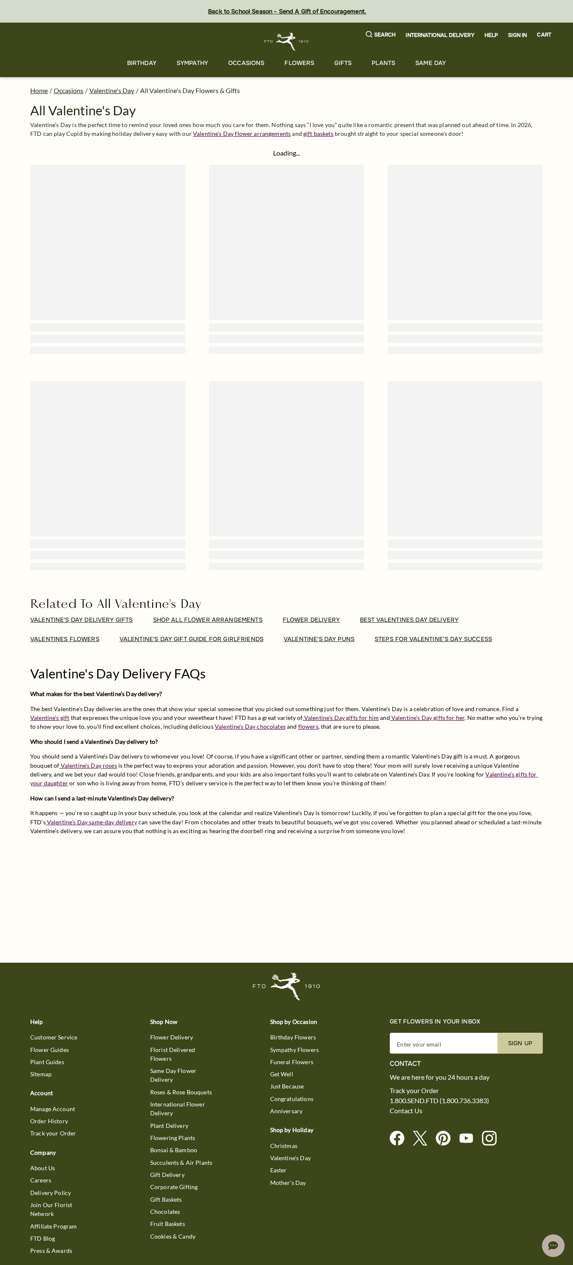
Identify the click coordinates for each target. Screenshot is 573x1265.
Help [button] (491, 35)
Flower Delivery (171, 1037)
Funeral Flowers (291, 1061)
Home (39, 90)
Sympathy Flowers (294, 1049)
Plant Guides (47, 1061)
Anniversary (286, 1110)
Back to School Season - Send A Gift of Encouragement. (287, 11)
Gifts (343, 63)
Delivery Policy (50, 1192)
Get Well (281, 1074)
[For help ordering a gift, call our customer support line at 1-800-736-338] (287, 42)
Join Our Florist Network (51, 1209)
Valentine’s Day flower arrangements (242, 133)
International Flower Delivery (177, 1109)
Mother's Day (288, 1182)
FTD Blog (42, 1238)
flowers (308, 726)
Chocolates (165, 1211)
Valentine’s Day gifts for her (427, 717)
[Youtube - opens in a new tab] (469, 1138)
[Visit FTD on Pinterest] (446, 1138)
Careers (40, 1180)
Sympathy (192, 63)
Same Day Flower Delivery (173, 1075)
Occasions (246, 63)
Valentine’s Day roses (88, 765)
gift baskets (318, 133)
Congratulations (291, 1098)
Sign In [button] (517, 35)
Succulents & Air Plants (181, 1162)
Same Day (430, 63)
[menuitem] (142, 63)
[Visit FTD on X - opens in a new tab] (423, 1138)
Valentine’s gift (49, 717)
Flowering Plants (172, 1137)
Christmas (283, 1145)
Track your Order (53, 1133)
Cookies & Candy (172, 1236)
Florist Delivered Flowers (172, 1054)
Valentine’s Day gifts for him (341, 717)
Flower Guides (49, 1049)
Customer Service (53, 1037)
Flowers (299, 63)
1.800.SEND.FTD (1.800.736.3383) (439, 1100)
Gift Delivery (167, 1174)
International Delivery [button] (440, 35)
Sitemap (41, 1074)
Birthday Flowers (293, 1037)
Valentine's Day (111, 90)
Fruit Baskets (167, 1223)
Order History (49, 1121)
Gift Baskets (166, 1199)
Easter (278, 1170)
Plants (383, 63)
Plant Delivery (169, 1125)
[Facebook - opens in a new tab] (400, 1138)
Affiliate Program (53, 1226)
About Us (42, 1167)
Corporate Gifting (174, 1186)
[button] (381, 35)
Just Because (287, 1086)
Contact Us (406, 1110)
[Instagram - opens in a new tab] (492, 1138)
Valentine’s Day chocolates (250, 726)
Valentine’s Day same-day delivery (91, 822)
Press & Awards (51, 1250)
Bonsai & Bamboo (173, 1149)
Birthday (141, 63)
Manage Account (52, 1108)
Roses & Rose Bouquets (181, 1092)
